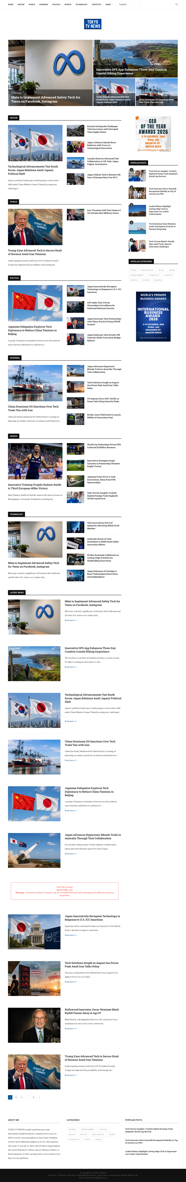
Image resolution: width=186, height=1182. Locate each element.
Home (10, 4)
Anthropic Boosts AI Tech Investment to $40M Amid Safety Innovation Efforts (103, 541)
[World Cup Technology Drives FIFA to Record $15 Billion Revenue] (75, 449)
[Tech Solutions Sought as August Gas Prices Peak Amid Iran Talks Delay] (75, 387)
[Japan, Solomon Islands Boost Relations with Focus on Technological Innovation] (75, 147)
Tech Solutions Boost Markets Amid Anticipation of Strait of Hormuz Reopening (162, 226)
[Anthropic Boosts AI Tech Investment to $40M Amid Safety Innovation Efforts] (75, 543)
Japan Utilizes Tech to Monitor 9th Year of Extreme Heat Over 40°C (104, 176)
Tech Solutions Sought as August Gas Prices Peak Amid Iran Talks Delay (103, 385)
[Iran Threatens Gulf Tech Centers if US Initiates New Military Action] (75, 214)
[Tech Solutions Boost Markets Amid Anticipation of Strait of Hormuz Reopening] (137, 228)
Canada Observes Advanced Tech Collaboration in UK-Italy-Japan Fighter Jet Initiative (103, 161)
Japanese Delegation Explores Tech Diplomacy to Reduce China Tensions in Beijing (32, 330)
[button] (13, 73)
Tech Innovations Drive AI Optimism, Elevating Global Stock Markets (103, 525)
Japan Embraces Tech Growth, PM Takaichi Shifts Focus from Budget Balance (104, 337)
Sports (68, 4)
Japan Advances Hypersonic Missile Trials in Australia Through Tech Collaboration (104, 369)
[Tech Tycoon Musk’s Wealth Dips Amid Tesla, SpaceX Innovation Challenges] (137, 246)
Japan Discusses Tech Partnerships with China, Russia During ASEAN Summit (104, 321)
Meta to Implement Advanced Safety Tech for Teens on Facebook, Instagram (45, 99)
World (32, 4)
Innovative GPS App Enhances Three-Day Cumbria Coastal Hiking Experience (131, 71)
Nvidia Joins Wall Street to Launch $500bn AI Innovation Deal (104, 416)
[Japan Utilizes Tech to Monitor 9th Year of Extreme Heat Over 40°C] (75, 179)
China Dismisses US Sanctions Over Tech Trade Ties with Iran (156, 101)
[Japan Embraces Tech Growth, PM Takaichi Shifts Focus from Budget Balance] (75, 339)
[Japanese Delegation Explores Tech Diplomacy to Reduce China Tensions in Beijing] (35, 303)
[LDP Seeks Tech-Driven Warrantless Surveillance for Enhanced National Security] (75, 307)
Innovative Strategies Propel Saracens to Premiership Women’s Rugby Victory (103, 463)
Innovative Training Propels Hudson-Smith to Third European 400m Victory (34, 486)
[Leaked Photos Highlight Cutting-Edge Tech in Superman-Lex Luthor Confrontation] (137, 211)
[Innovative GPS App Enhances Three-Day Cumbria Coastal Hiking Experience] (135, 59)
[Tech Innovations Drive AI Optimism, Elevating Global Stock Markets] (75, 527)
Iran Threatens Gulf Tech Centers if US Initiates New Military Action (104, 211)
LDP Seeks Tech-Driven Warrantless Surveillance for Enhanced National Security (101, 305)
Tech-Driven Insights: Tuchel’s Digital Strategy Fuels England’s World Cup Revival (102, 495)
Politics (56, 4)
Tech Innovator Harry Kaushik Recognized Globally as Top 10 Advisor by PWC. (162, 191)
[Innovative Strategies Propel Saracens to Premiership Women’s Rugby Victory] (75, 465)
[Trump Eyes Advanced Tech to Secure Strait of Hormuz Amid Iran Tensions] (35, 227)
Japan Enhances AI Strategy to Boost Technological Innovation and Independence (102, 574)
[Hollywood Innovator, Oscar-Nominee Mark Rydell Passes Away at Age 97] (34, 1025)
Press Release (147, 270)
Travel (161, 270)
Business (43, 4)
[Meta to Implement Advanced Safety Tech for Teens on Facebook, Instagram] (50, 73)
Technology (81, 4)
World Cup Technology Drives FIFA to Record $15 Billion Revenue (104, 446)
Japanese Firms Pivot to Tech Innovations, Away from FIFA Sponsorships (101, 479)
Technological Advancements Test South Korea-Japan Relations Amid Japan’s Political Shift (113, 99)
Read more (70, 620)
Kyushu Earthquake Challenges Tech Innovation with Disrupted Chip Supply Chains (102, 129)
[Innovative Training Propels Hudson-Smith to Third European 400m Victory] (35, 461)
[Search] (176, 4)
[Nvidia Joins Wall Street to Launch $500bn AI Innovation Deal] (75, 419)
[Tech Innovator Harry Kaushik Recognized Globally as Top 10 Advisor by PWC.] (137, 193)
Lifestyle (96, 4)
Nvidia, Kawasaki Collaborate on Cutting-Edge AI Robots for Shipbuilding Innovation (103, 558)
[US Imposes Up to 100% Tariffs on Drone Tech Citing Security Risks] (75, 403)
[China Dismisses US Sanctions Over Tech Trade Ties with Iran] (157, 92)
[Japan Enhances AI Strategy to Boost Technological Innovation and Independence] (75, 575)
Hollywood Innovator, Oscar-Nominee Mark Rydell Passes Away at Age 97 (92, 1011)
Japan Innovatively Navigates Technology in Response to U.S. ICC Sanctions (104, 289)
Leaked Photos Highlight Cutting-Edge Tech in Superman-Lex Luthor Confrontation (160, 210)
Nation (21, 4)
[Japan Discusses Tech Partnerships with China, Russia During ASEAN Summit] (75, 323)
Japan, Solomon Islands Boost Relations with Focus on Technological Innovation (101, 145)
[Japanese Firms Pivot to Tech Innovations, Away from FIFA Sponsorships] (75, 481)
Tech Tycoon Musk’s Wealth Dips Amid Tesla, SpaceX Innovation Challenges (161, 244)
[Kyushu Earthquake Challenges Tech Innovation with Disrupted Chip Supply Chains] (75, 131)
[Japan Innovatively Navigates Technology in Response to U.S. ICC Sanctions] (75, 291)
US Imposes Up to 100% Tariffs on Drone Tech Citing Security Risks (103, 400)
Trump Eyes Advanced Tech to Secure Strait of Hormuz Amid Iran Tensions (35, 252)
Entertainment (136, 275)
